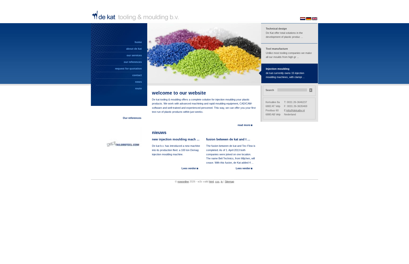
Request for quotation (128, 68)
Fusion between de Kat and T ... (228, 139)
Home (138, 42)
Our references (133, 62)
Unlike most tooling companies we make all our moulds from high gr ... (289, 52)
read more (244, 125)
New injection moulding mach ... (176, 139)
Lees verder (189, 168)
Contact (137, 75)
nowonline (183, 181)
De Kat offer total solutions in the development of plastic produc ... (284, 32)
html (211, 181)
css (217, 181)
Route (138, 88)
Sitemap (229, 181)
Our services (134, 55)
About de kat (134, 48)
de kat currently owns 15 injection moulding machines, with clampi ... (285, 72)
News (138, 81)
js (222, 181)
